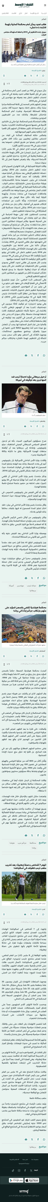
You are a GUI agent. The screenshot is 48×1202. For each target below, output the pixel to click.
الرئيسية (44, 11)
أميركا (11, 584)
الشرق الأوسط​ (34, 11)
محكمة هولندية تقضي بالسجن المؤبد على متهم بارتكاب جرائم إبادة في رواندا (25, 607)
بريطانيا (33, 588)
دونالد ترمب (31, 584)
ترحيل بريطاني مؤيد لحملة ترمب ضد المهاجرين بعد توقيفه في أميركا (28, 376)
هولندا (12, 841)
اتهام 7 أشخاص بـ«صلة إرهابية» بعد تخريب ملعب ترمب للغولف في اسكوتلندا (25, 865)
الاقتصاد (13, 11)
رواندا (34, 846)
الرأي (20, 11)
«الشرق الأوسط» (36, 69)
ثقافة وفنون (5, 11)
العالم (26, 11)
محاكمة (33, 841)
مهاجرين (20, 584)
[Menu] (46, 4)
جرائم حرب (22, 841)
